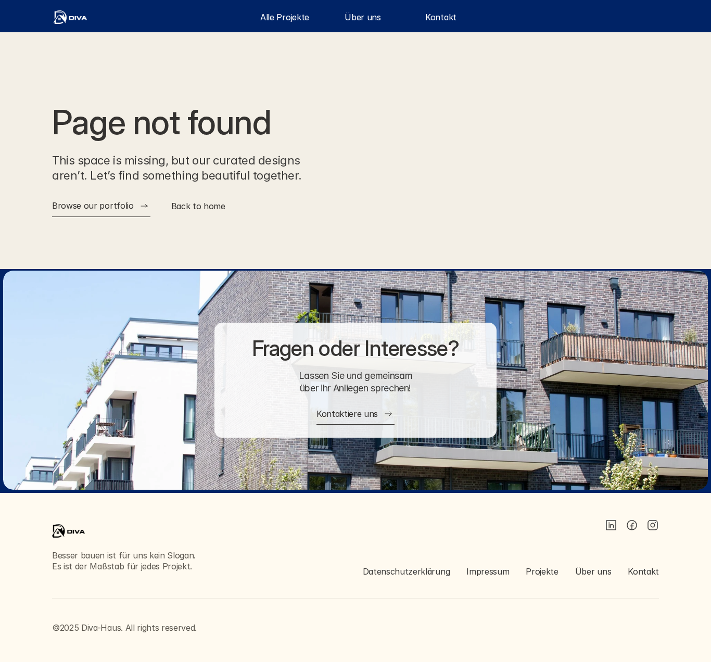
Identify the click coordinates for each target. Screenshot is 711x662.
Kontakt (440, 17)
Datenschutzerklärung (406, 571)
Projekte (542, 571)
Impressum (487, 571)
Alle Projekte (284, 17)
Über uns (362, 17)
